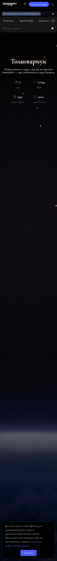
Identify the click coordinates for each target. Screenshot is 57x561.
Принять (28, 552)
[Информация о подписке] (43, 14)
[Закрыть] (53, 13)
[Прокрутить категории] (53, 21)
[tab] (8, 20)
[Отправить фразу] (53, 28)
